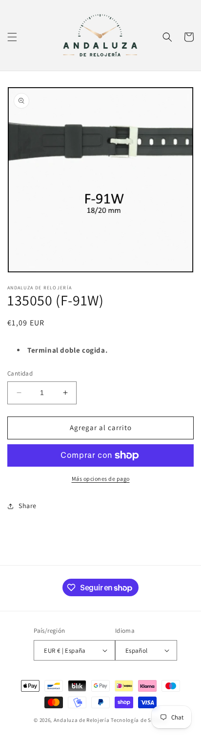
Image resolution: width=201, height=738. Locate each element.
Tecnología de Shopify (139, 720)
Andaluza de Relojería (82, 720)
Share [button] (28, 505)
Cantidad (20, 373)
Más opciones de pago (101, 478)
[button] (12, 37)
